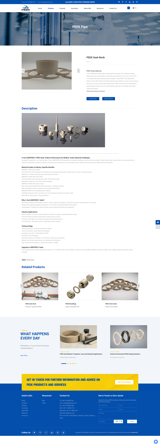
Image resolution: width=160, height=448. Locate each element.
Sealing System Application (68, 357)
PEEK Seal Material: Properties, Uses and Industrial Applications (81, 354)
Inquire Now (92, 98)
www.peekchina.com (68, 413)
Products (51, 8)
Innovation (74, 8)
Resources (100, 8)
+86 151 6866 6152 (72, 410)
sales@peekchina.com (47, 2)
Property (62, 8)
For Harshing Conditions (117, 357)
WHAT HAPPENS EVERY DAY (34, 336)
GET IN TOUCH (124, 382)
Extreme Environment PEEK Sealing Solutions (125, 354)
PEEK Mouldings (70, 304)
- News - (24, 330)
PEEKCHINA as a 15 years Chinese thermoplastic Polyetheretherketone (34, 347)
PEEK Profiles (76, 31)
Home (40, 8)
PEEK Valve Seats (111, 304)
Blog (43, 400)
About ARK (87, 8)
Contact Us (113, 8)
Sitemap (122, 432)
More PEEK (23, 355)
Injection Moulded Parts (72, 307)
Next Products (108, 98)
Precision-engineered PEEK (33, 307)
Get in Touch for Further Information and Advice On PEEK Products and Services (63, 382)
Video (44, 403)
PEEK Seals (30, 260)
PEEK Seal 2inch (30, 304)
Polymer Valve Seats (111, 307)
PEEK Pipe (85, 31)
